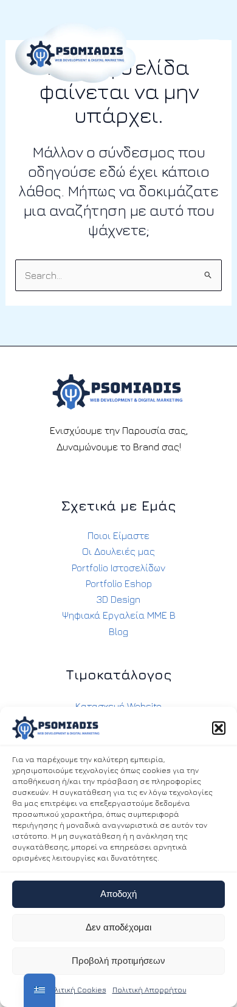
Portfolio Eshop (119, 583)
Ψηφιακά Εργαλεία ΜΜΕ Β (119, 615)
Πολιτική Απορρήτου (149, 989)
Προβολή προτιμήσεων (118, 961)
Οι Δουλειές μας (118, 551)
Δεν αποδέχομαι (118, 927)
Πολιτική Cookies (75, 989)
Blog (118, 631)
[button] (219, 728)
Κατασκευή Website (118, 706)
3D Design (118, 599)
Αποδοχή (118, 894)
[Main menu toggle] (208, 53)
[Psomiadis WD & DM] (75, 52)
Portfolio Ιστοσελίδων (118, 568)
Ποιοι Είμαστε (118, 535)
